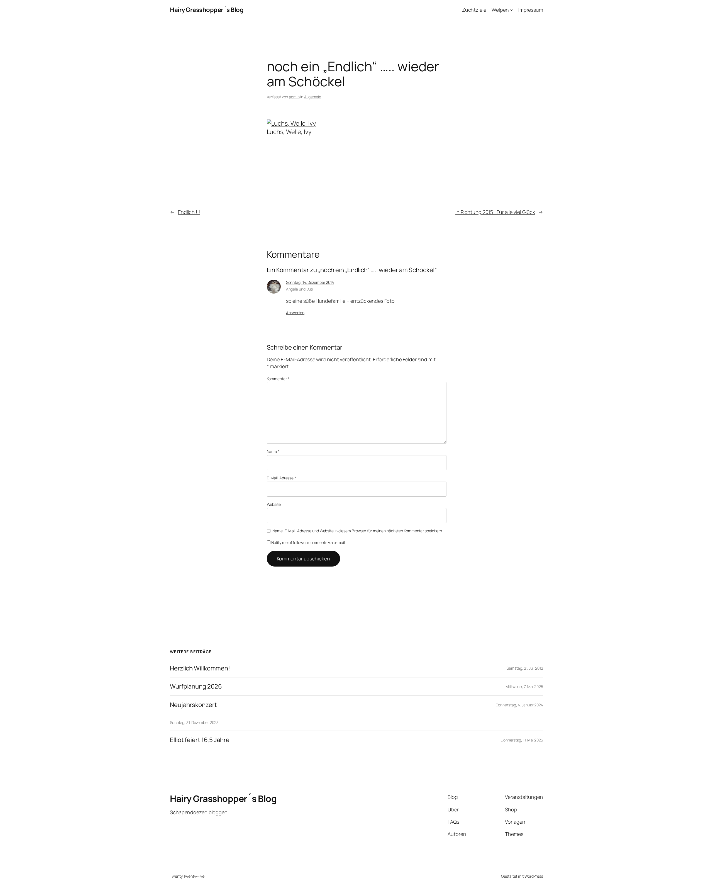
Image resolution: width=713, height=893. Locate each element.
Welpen (500, 9)
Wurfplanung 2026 (196, 686)
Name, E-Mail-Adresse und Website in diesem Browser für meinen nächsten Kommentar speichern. (357, 530)
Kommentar (278, 378)
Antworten (295, 312)
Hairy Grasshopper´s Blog (206, 10)
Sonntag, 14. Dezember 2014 (310, 282)
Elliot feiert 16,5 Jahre (199, 739)
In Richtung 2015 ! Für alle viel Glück (495, 212)
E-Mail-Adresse (281, 477)
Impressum (530, 9)
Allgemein (312, 96)
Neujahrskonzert (193, 704)
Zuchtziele (474, 9)
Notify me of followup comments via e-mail (308, 542)
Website (274, 504)
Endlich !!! (189, 212)
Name (273, 451)
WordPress (533, 876)
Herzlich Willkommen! (200, 668)
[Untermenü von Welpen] (511, 9)
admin (294, 96)
